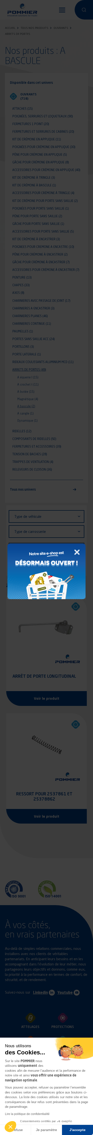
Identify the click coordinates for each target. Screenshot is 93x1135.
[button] (10, 1127)
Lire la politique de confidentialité (27, 1114)
